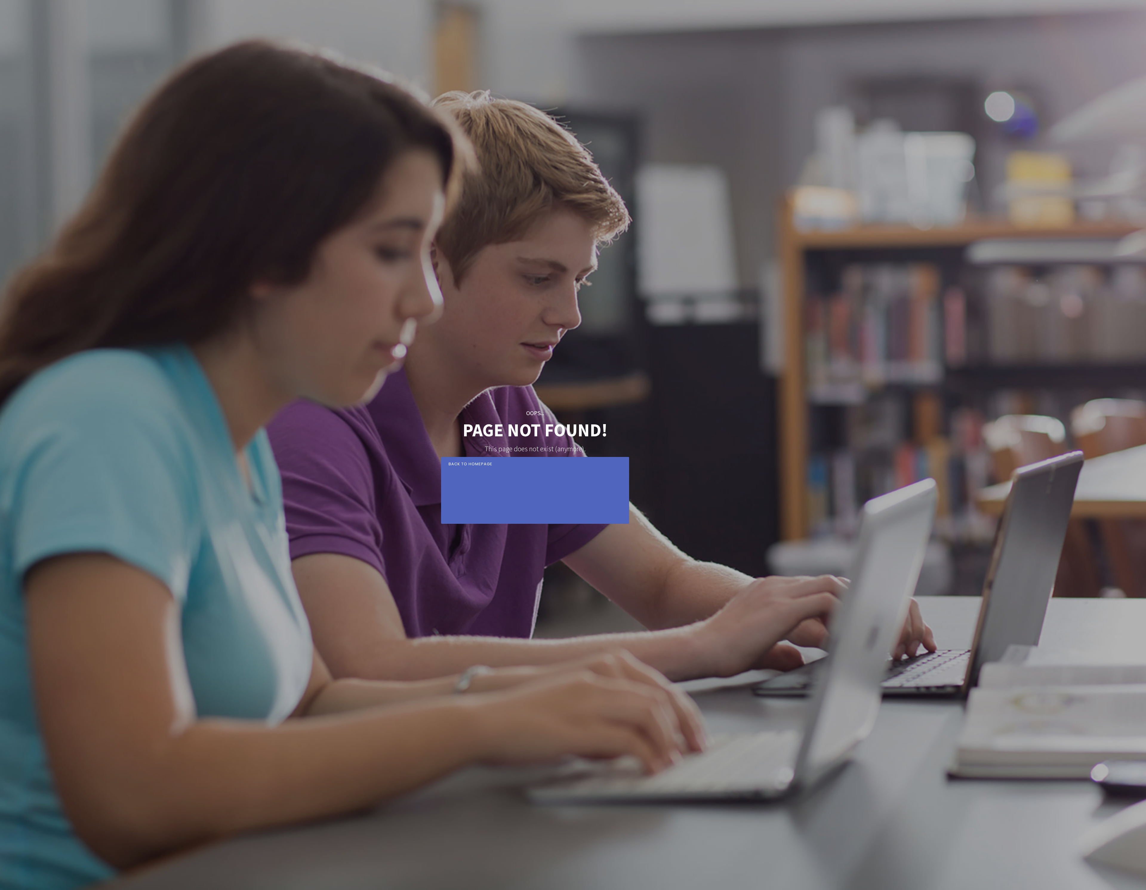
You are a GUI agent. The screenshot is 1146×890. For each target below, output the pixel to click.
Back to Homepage (470, 464)
